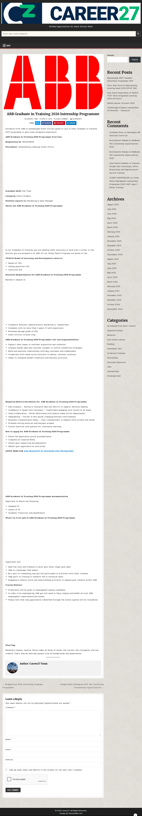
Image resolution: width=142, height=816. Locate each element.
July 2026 (111, 209)
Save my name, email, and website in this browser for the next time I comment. (46, 770)
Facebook (47, 123)
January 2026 (113, 236)
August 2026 (113, 204)
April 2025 (112, 277)
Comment (10, 707)
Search (110, 55)
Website (9, 759)
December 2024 (114, 295)
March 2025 (112, 281)
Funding (110, 344)
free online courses (116, 339)
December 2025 (114, 241)
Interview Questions (116, 362)
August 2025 (113, 259)
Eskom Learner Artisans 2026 (121, 103)
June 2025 (112, 268)
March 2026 (112, 227)
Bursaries (111, 335)
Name (8, 739)
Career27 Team (32, 119)
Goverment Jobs (114, 348)
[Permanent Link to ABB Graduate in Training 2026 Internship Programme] (53, 82)
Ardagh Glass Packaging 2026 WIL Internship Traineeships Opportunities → (82, 686)
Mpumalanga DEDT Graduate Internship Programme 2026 (120, 79)
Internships (77, 119)
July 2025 (111, 263)
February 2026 (113, 232)
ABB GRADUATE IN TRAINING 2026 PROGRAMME (48, 451)
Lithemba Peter (116, 132)
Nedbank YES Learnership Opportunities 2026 (124, 143)
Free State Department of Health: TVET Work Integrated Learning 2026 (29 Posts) (123, 95)
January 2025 (113, 291)
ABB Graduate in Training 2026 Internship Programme (53, 114)
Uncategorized (114, 376)
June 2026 (112, 213)
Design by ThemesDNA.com (71, 813)
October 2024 (113, 304)
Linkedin (72, 123)
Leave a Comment (62, 119)
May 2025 (111, 272)
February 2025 (113, 286)
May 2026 (111, 218)
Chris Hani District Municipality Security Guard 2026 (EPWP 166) (122, 87)
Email (8, 749)
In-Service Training (116, 353)
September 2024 (115, 309)
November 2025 (114, 245)
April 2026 (112, 223)
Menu (8, 45)
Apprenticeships (115, 330)
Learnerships (113, 371)
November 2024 (114, 300)
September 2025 (115, 254)
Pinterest (60, 123)
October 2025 (113, 250)
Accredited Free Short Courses (121, 326)
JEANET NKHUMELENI (119, 177)
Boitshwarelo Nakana (118, 140)
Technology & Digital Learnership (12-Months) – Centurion (122, 109)
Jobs (109, 366)
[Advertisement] (53, 169)
